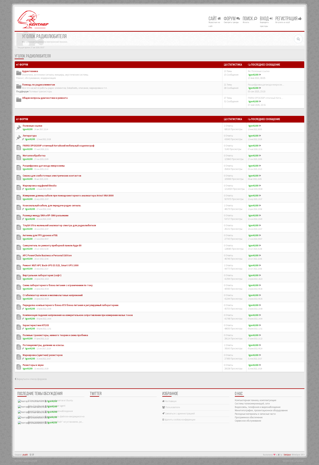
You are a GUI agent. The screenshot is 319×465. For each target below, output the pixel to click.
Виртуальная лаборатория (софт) (41, 275)
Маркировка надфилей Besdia (39, 185)
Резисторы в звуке (33, 365)
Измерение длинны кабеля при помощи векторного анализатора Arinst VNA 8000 (68, 195)
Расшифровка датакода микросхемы (43, 165)
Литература (29, 135)
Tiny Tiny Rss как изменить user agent (46, 405)
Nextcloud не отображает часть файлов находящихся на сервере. (61, 416)
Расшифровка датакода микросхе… (266, 84)
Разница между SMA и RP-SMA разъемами (45, 215)
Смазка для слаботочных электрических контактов (51, 175)
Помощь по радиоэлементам (38, 84)
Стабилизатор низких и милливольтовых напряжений (52, 295)
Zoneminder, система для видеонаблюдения (50, 411)
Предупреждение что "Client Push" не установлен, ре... (55, 421)
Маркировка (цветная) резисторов (42, 355)
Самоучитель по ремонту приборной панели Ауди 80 (51, 245)
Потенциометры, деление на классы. (43, 345)
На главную (170, 401)
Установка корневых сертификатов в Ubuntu (50, 400)
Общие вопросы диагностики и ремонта (45, 97)
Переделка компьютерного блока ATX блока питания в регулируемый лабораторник (70, 305)
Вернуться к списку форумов (31, 379)
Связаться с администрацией (179, 413)
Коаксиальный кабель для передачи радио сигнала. (51, 205)
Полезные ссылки (32, 125)
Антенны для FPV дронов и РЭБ (40, 235)
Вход (265, 19)
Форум (230, 19)
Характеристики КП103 (35, 325)
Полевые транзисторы (40, 91)
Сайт (213, 19)
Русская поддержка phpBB (26, 460)
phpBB (25, 455)
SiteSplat (287, 455)
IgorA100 (253, 74)
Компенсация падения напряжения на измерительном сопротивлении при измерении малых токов (77, 315)
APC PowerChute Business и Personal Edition (47, 255)
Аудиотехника (30, 71)
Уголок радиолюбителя (33, 56)
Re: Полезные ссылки (259, 71)
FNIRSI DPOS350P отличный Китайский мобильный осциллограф (58, 145)
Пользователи (172, 407)
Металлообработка (33, 155)
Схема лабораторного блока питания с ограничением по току (57, 285)
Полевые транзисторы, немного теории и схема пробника (55, 335)
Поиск (248, 19)
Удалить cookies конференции (179, 419)
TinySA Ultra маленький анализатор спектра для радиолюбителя (59, 225)
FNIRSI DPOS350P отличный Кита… (265, 97)
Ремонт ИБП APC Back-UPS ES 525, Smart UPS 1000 (50, 265)
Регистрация (286, 19)
